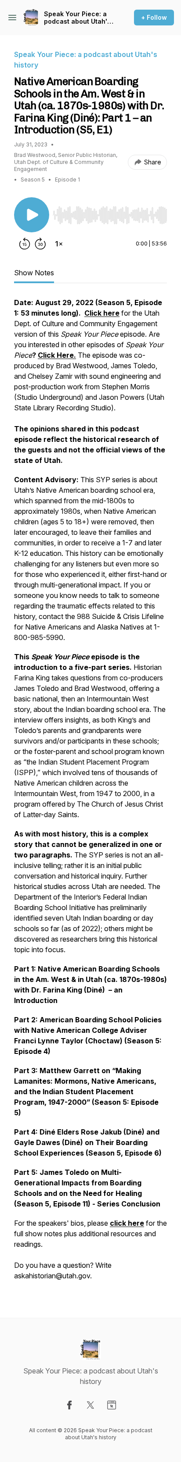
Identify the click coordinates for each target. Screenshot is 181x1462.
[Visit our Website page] (111, 1405)
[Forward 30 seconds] (40, 244)
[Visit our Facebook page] (69, 1405)
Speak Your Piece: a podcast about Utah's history (77, 17)
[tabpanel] (90, 793)
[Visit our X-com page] (90, 1405)
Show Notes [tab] (34, 272)
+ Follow (154, 17)
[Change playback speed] (59, 244)
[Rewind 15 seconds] (24, 244)
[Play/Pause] (31, 214)
